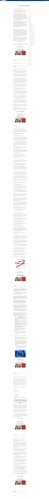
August (30, 49)
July (29, 50)
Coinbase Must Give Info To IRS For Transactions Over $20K (20, 377)
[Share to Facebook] (15, 60)
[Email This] (13, 60)
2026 (29, 16)
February (30, 54)
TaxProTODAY (15, 490)
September (30, 48)
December (30, 24)
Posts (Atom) (17, 495)
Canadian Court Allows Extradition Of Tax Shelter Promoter (20, 69)
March (30, 53)
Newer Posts (15, 494)
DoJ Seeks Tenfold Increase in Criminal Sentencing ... (32, 39)
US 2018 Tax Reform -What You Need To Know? (20, 288)
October (30, 47)
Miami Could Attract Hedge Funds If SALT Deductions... (32, 38)
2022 (29, 19)
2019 (29, 22)
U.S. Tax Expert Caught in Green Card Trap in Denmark (19, 438)
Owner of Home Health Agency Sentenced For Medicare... (32, 36)
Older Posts (26, 494)
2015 (29, 57)
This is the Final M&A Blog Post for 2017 (19, 63)
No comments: (24, 65)
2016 (29, 56)
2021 (29, 20)
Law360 (16, 129)
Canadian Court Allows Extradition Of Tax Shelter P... (32, 28)
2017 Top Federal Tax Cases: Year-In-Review (19, 128)
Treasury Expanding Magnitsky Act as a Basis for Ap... (32, 44)
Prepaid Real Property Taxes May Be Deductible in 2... (32, 25)
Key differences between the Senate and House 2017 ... (31, 42)
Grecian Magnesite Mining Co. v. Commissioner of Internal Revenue (20, 157)
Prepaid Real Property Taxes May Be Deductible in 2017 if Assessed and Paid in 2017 (20, 9)
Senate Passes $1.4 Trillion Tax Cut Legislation (32, 45)
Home (20, 494)
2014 (29, 58)
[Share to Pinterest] (16, 60)
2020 (29, 21)
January (30, 55)
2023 (29, 18)
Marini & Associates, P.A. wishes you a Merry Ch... (32, 41)
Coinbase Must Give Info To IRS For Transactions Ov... (32, 33)
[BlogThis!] (14, 60)
